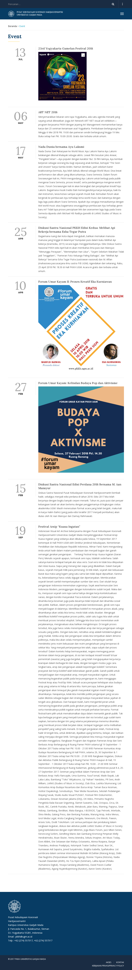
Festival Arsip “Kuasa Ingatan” (59, 526)
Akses (108, 962)
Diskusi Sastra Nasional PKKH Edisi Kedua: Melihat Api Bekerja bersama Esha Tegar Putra (76, 229)
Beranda (12, 26)
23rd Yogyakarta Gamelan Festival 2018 (65, 48)
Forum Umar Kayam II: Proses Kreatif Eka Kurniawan (75, 281)
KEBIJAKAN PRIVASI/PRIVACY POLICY (108, 965)
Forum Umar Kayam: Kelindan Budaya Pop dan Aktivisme (78, 383)
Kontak (120, 962)
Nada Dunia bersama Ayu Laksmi (61, 147)
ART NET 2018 (47, 112)
